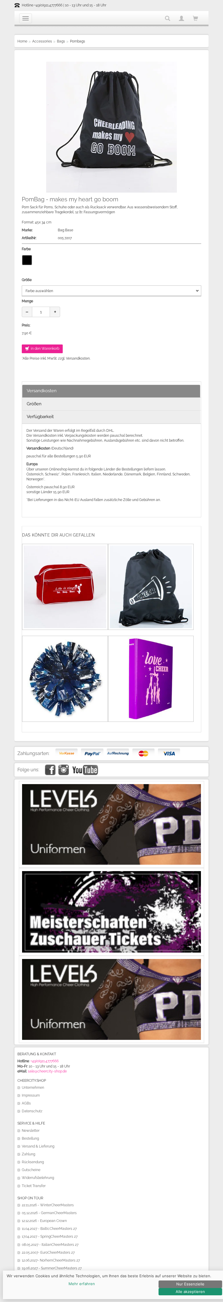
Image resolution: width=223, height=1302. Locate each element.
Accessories (42, 41)
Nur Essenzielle (190, 1284)
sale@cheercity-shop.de (47, 1071)
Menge (27, 301)
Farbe (26, 249)
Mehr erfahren (82, 1283)
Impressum (31, 1095)
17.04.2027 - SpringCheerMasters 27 (50, 1236)
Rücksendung (33, 1162)
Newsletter (30, 1131)
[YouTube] (85, 767)
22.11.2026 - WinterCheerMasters (48, 1205)
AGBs (26, 1103)
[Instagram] (63, 767)
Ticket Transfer (34, 1186)
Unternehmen (33, 1088)
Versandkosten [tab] (42, 390)
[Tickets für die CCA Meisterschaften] (111, 873)
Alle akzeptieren (190, 1291)
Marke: (27, 230)
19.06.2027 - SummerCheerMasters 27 (52, 1268)
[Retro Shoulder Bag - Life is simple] (65, 548)
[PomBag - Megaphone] (151, 548)
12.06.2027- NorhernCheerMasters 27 (51, 1260)
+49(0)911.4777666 (44, 1061)
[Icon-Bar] (25, 18)
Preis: (26, 325)
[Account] (181, 18)
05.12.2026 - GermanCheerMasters (49, 1213)
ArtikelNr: (29, 238)
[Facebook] (50, 767)
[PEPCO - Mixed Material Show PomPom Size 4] (65, 640)
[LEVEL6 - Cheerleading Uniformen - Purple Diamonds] (111, 961)
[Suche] (168, 18)
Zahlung (28, 1154)
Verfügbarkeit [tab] (40, 416)
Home (22, 41)
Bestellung (30, 1138)
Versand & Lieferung (38, 1146)
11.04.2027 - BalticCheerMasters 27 (49, 1229)
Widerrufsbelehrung (38, 1178)
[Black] (27, 260)
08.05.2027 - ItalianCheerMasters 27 (50, 1245)
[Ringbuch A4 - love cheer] (151, 640)
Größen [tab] (34, 403)
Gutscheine (31, 1170)
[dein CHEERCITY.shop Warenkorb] (195, 19)
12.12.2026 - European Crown (44, 1221)
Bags (61, 41)
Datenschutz (32, 1111)
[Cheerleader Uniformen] (111, 786)
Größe (27, 280)
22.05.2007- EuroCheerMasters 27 (48, 1253)
